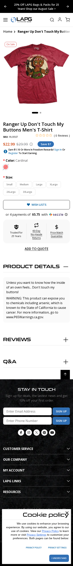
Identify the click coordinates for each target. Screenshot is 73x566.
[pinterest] (44, 432)
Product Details (31, 266)
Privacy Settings (36, 534)
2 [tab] (40, 113)
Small (9, 184)
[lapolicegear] (21, 20)
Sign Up (61, 411)
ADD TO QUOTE (36, 249)
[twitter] (36, 432)
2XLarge (11, 192)
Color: (15, 160)
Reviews (17, 339)
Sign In (58, 149)
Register (13, 153)
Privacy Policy (50, 531)
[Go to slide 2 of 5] (5, 6)
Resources (12, 492)
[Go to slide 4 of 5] (67, 6)
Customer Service (18, 449)
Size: (8, 177)
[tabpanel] (36, 73)
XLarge (54, 184)
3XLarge (27, 192)
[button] (36, 214)
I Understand (59, 558)
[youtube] (52, 432)
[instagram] (29, 432)
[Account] (59, 20)
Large (39, 184)
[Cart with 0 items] (67, 19)
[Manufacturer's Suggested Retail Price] (31, 144)
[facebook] (21, 432)
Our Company (15, 459)
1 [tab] (35, 113)
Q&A (9, 362)
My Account (14, 470)
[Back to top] (65, 374)
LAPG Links (12, 481)
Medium (24, 184)
